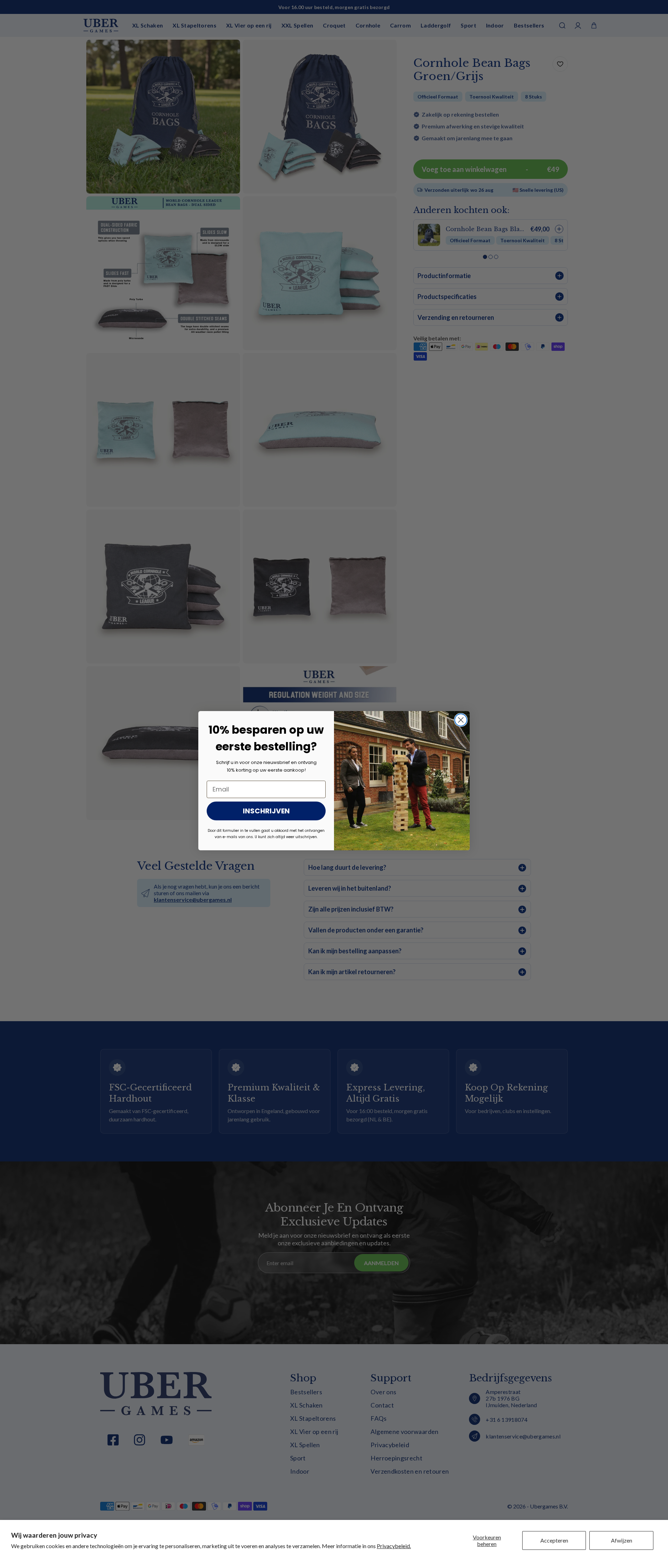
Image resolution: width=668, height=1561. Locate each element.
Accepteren (554, 1540)
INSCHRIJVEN (266, 811)
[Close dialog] (461, 720)
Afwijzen (621, 1540)
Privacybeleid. (394, 1546)
